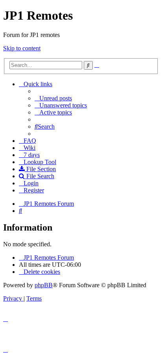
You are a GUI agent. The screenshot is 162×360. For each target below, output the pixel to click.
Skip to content (21, 48)
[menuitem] (53, 98)
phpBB (44, 285)
